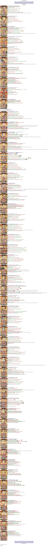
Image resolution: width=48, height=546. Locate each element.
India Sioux (9, 69)
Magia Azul (16, 215)
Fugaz (15, 31)
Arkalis (14, 287)
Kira (8, 137)
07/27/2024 (10, 234)
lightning (11, 7)
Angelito (11, 154)
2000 (20, 2)
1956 (24, 3)
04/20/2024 (10, 377)
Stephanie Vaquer (17, 288)
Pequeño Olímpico (13, 88)
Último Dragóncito (11, 6)
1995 (25, 2)
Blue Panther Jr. (15, 30)
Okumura (10, 113)
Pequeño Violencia (20, 214)
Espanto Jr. (17, 39)
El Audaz (10, 7)
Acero (10, 47)
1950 (30, 3)
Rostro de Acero (21, 122)
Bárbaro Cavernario (16, 12)
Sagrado (21, 279)
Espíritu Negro (20, 89)
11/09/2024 (10, 77)
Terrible (14, 128)
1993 (27, 2)
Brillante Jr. (16, 239)
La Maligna (15, 339)
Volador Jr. (9, 22)
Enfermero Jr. (19, 205)
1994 (26, 2)
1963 (17, 3)
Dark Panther (18, 30)
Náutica (15, 246)
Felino (8, 90)
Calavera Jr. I (9, 398)
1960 (20, 3)
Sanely (15, 137)
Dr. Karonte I (14, 205)
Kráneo (20, 321)
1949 (31, 3)
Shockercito (10, 122)
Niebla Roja (17, 179)
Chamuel (13, 173)
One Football (10, 109)
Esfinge (8, 207)
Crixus (8, 100)
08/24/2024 (10, 193)
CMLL (14, 203)
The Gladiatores (19, 152)
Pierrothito (9, 154)
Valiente (18, 147)
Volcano (19, 237)
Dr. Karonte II (16, 205)
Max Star (16, 29)
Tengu (15, 173)
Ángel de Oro (15, 179)
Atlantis (8, 63)
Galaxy (8, 122)
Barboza (8, 146)
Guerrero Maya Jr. (15, 136)
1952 (28, 3)
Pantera (10, 90)
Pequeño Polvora (17, 6)
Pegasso (17, 146)
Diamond (8, 48)
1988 (32, 2)
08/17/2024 (10, 203)
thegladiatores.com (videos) (21, 285)
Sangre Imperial (10, 57)
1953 (27, 3)
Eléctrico (15, 123)
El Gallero (9, 247)
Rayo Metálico (14, 113)
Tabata (17, 174)
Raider (19, 39)
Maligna (16, 174)
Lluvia (17, 155)
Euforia (11, 207)
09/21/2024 (10, 152)
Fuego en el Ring (18, 36)
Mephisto (8, 353)
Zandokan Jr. (13, 114)
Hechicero (19, 12)
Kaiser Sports (17, 152)
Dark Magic (15, 39)
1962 (18, 3)
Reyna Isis (9, 80)
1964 (16, 3)
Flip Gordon (11, 21)
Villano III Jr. (13, 31)
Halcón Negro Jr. (13, 247)
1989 (31, 2)
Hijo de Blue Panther (21, 30)
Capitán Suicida (9, 39)
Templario (17, 208)
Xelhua (18, 113)
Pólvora (11, 100)
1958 (22, 3)
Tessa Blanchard (15, 80)
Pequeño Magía (11, 306)
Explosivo (8, 147)
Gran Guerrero (15, 21)
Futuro (14, 298)
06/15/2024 (10, 295)
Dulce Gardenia (11, 89)
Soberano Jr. (21, 12)
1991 (29, 2)
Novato (16, 398)
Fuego (15, 29)
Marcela (9, 371)
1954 (26, 3)
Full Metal (14, 6)
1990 (30, 2)
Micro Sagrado (11, 173)
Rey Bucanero (12, 136)
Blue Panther (9, 21)
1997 (23, 2)
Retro (11, 48)
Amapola (14, 69)
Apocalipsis (9, 38)
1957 (23, 3)
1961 (19, 3)
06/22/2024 (10, 285)
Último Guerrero (19, 21)
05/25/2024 (10, 326)
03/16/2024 (10, 428)
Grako (8, 163)
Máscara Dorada (9, 12)
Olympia (14, 137)
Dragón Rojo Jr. (17, 128)
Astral (13, 38)
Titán (10, 22)
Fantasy (8, 6)
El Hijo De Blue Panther (21, 421)
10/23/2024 (5, 109)
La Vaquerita (14, 174)
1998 (22, 2)
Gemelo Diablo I (15, 279)
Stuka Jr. (17, 21)
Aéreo (15, 357)
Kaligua (8, 306)
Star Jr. (12, 12)
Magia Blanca (9, 30)
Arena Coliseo (13, 26)
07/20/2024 (10, 244)
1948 (32, 3)
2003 (17, 2)
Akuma (13, 147)
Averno (8, 188)
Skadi (9, 102)
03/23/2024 (10, 418)
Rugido (12, 30)
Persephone (9, 155)
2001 (19, 2)
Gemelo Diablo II (18, 279)
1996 (24, 2)
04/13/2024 (10, 387)
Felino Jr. (10, 136)
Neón (11, 12)
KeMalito (8, 173)
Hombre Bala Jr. (18, 247)
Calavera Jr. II (12, 398)
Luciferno (11, 29)
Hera (12, 137)
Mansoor (8, 208)
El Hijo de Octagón (16, 271)
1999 (21, 2)
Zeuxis (10, 80)
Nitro (8, 7)
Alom (12, 409)
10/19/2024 (10, 111)
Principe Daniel (16, 100)
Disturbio (12, 38)
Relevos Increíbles (22, 89)
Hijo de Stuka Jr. (21, 196)
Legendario (16, 298)
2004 (16, 2)
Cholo (10, 38)
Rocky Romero (12, 208)
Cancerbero (9, 29)
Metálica (16, 69)
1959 (21, 3)
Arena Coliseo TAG (20, 31)
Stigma (16, 113)
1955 (25, 3)
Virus (12, 29)
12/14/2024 (10, 26)
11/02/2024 (10, 87)
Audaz (13, 29)
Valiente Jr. (17, 38)
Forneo (17, 338)
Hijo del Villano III (9, 31)
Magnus (11, 30)
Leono (10, 48)
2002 (18, 2)
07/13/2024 (10, 254)
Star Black (17, 31)
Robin (14, 38)
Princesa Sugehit (11, 69)
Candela (10, 174)
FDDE (16, 36)
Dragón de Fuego (15, 409)
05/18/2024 (10, 336)
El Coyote (10, 100)
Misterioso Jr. (12, 430)
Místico (11, 179)
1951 (29, 3)
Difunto (10, 197)
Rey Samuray (12, 298)
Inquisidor (14, 297)
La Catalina (13, 80)
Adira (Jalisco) (12, 246)
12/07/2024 (10, 36)
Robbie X (10, 208)
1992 (28, 2)
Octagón (12, 63)
